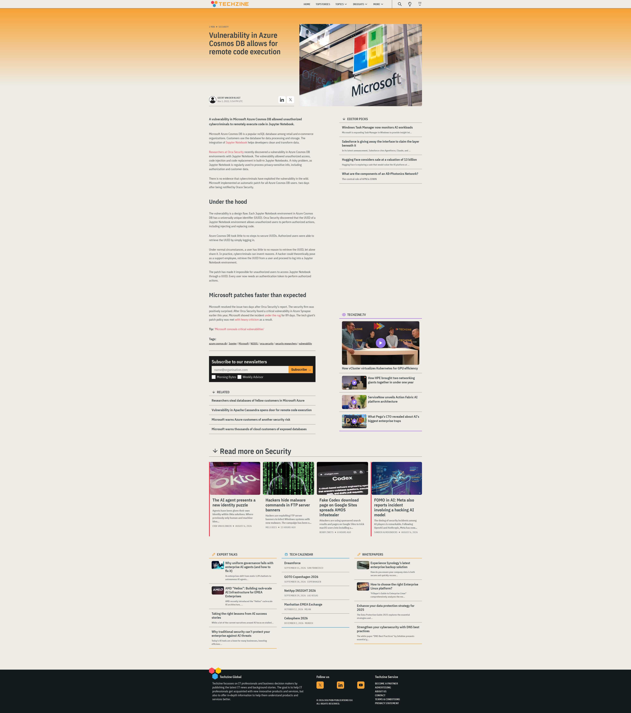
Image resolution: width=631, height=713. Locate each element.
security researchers (286, 343)
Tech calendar (301, 554)
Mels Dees (271, 527)
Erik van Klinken (222, 526)
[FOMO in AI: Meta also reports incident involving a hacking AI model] (397, 478)
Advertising (383, 687)
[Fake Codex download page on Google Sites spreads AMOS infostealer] (342, 478)
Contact (380, 695)
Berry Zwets (326, 532)
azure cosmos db (218, 343)
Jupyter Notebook (236, 142)
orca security (266, 343)
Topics (339, 4)
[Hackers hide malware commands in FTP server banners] (288, 478)
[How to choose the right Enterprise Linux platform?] (363, 590)
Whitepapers (372, 554)
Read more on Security (255, 451)
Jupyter (233, 343)
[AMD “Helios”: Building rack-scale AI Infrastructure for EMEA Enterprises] (218, 596)
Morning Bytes (226, 377)
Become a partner (386, 683)
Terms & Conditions (387, 699)
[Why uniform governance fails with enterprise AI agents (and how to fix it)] (218, 571)
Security (224, 26)
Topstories (323, 4)
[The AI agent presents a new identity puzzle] (235, 478)
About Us (380, 691)
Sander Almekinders (385, 532)
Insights (358, 4)
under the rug (273, 315)
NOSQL (254, 343)
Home (307, 4)
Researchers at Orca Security (226, 152)
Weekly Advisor (253, 377)
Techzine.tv (356, 314)
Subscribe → (301, 369)
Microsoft (244, 343)
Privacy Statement (387, 703)
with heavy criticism (247, 319)
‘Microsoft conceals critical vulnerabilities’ (239, 329)
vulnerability (305, 343)
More (376, 4)
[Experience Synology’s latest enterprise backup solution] (363, 569)
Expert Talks (227, 554)
